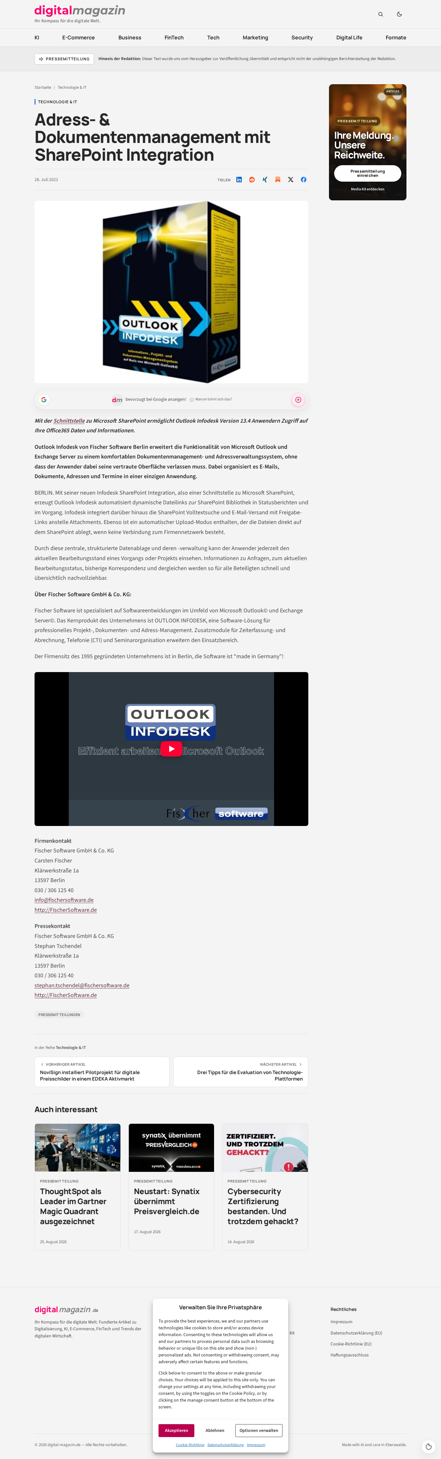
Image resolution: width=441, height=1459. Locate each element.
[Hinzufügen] (44, 400)
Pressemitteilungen (59, 1014)
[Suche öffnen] (381, 14)
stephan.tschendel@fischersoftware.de (82, 985)
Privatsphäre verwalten (429, 1447)
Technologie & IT (72, 87)
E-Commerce (78, 37)
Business (129, 37)
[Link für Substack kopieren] (277, 179)
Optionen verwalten (259, 1430)
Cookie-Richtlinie (190, 1445)
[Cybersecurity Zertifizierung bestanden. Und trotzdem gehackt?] (265, 1148)
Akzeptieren (176, 1430)
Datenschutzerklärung (226, 1445)
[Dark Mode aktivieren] (399, 14)
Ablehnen (215, 1430)
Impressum (256, 1445)
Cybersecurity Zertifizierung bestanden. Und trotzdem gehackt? (263, 1206)
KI (37, 37)
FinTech (174, 37)
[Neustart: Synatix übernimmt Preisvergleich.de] (171, 1148)
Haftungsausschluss (350, 1355)
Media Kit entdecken (368, 189)
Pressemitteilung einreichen (368, 173)
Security (302, 37)
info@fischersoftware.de (64, 900)
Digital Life (349, 37)
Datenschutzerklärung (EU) (356, 1333)
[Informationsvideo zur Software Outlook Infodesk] (171, 749)
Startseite (43, 87)
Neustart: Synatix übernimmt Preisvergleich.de (167, 1201)
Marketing (255, 37)
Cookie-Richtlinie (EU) (351, 1344)
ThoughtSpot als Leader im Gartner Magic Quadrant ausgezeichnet (73, 1206)
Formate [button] (396, 37)
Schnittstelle (69, 421)
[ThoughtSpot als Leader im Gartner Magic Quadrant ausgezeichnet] (77, 1148)
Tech (213, 37)
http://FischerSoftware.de (66, 910)
